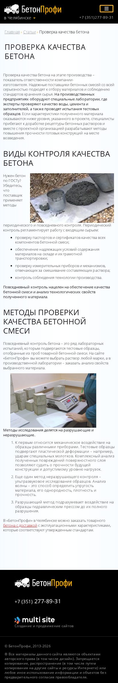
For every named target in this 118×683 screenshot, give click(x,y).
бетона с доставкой (20, 525)
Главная (12, 32)
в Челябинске (17, 17)
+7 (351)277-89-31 (96, 17)
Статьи (29, 32)
